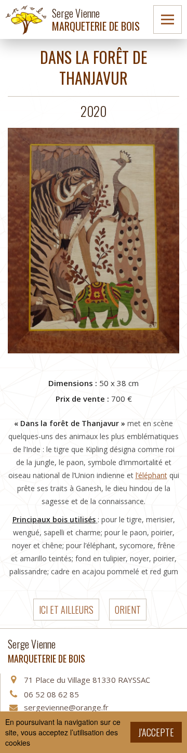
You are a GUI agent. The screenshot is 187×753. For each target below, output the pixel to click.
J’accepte (156, 732)
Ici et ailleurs (66, 609)
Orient (128, 609)
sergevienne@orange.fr (66, 707)
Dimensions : (72, 383)
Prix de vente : (82, 398)
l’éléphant (151, 475)
